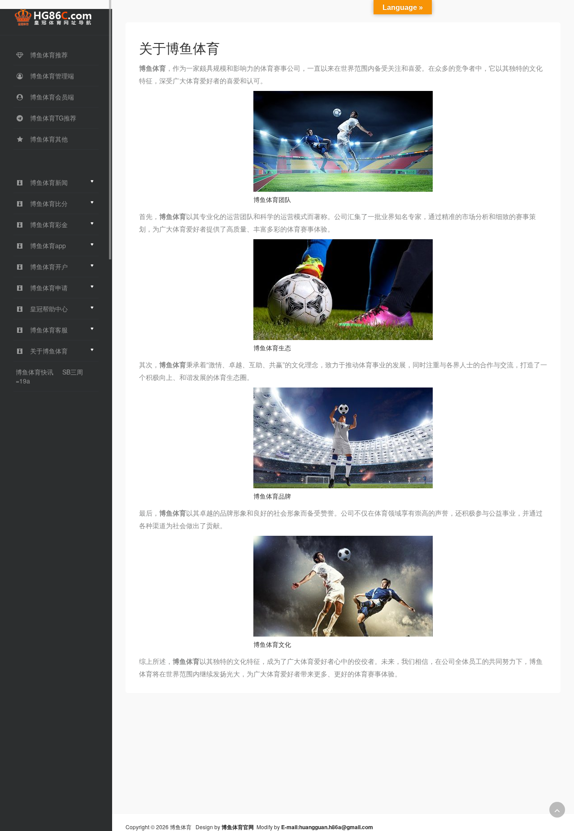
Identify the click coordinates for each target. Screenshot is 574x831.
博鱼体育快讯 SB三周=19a (49, 376)
